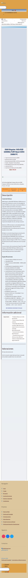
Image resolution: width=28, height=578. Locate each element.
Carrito (7, 571)
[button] (13, 10)
